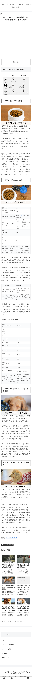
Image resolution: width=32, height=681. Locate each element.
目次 (14, 62)
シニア (22, 215)
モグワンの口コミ (11, 538)
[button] (28, 395)
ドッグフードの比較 (8, 544)
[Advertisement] (16, 41)
